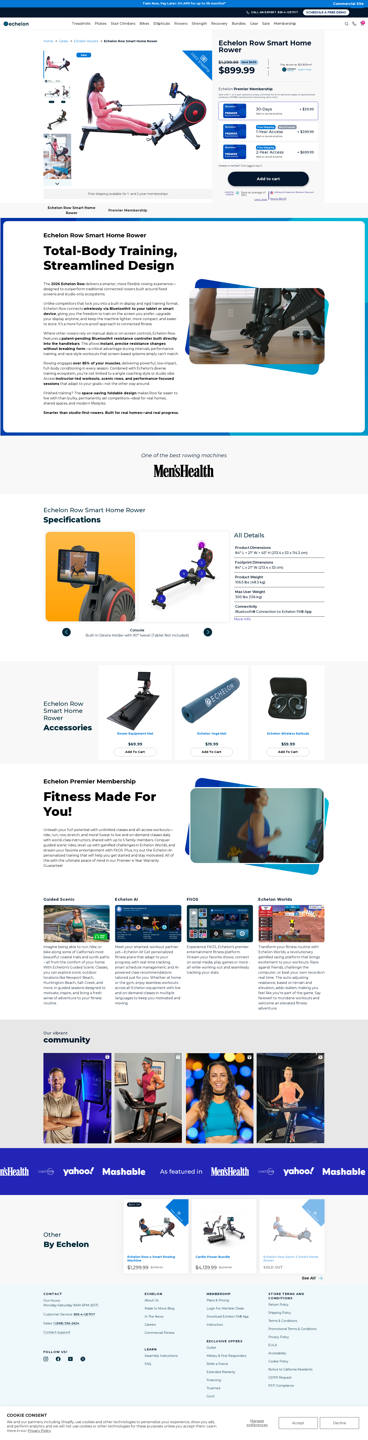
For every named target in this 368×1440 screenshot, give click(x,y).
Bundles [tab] (239, 24)
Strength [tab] (199, 24)
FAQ (148, 1364)
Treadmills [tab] (81, 24)
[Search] (347, 24)
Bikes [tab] (144, 24)
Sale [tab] (266, 24)
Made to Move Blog (159, 1308)
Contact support (56, 1332)
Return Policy (278, 1305)
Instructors (215, 1325)
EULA (272, 1345)
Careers (150, 1325)
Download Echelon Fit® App (228, 1316)
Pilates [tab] (101, 24)
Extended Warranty (221, 1372)
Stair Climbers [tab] (123, 24)
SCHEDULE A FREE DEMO (326, 12)
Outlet (211, 1348)
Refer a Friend (217, 1364)
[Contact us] (354, 24)
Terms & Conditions (282, 1321)
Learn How (304, 69)
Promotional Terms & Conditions (292, 1329)
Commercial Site (348, 4)
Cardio (63, 41)
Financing (214, 1380)
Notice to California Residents (290, 1369)
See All (309, 1278)
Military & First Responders (226, 1356)
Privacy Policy (39, 1431)
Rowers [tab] (181, 24)
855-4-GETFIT (84, 1314)
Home (48, 41)
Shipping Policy (279, 1313)
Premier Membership (127, 210)
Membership (285, 24)
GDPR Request (280, 1377)
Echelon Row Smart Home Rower (71, 210)
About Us (151, 1300)
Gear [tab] (254, 24)
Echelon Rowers (86, 41)
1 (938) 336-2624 (66, 1323)
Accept (298, 1423)
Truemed (213, 1388)
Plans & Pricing (218, 1300)
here (249, 165)
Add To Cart (135, 752)
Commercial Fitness (159, 1333)
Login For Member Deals (225, 1308)
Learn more (260, 199)
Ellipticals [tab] (161, 24)
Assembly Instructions (161, 1356)
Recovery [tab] (219, 24)
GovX (210, 1396)
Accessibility (277, 1353)
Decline (339, 1423)
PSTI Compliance (281, 1386)
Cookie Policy (278, 1361)
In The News (154, 1316)
